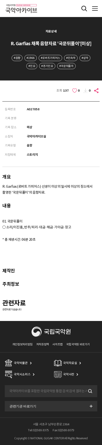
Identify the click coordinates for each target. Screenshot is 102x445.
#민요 (31, 66)
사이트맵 (57, 344)
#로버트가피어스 (50, 58)
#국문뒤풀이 (66, 66)
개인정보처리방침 (22, 344)
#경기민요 (47, 66)
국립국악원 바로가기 (78, 344)
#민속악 (70, 58)
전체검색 (84, 8)
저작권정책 (42, 344)
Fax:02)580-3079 (63, 430)
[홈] (21, 3)
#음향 (17, 58)
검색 (90, 391)
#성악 (85, 58)
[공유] (96, 91)
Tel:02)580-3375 (38, 430)
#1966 (30, 58)
